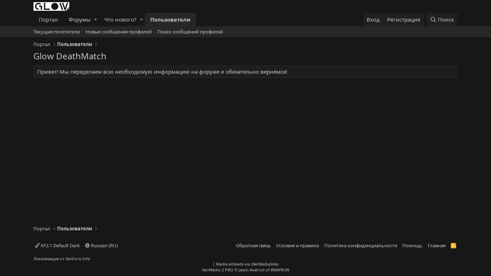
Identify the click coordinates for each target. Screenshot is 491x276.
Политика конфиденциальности (360, 245)
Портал (48, 19)
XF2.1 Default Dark (60, 245)
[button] (95, 19)
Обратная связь (253, 245)
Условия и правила (297, 245)
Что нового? (120, 19)
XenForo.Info (77, 258)
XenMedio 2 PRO (217, 269)
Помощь (412, 245)
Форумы (80, 19)
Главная (437, 245)
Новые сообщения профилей (119, 31)
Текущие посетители (56, 31)
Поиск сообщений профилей (190, 31)
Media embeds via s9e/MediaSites (247, 264)
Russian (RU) (104, 245)
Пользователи (170, 19)
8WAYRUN (280, 269)
